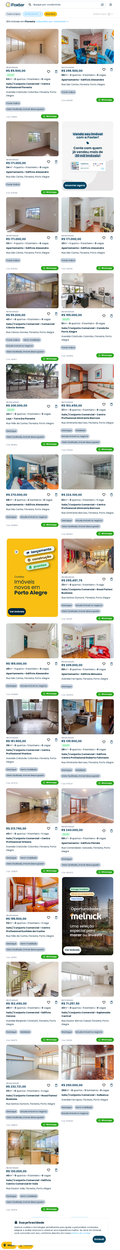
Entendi (99, 1239)
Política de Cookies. (81, 1233)
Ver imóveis (17, 611)
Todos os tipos (13, 14)
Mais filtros (50, 14)
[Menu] (110, 4)
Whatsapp (51, 116)
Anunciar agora (75, 185)
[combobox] (61, 21)
